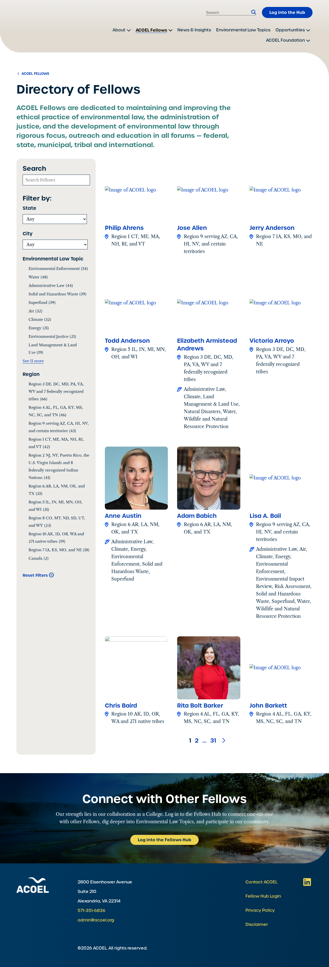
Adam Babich (197, 516)
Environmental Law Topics (243, 30)
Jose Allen (192, 228)
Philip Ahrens (124, 228)
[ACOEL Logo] (32, 885)
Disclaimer (256, 924)
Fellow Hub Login (263, 896)
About (119, 30)
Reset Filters (35, 575)
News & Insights (194, 30)
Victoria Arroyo (272, 341)
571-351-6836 (91, 910)
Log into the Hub (287, 12)
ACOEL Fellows (151, 30)
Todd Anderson (127, 341)
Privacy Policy (260, 910)
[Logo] (37, 26)
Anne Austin (123, 516)
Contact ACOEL (261, 882)
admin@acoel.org (96, 920)
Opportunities (290, 30)
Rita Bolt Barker (200, 705)
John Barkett (268, 705)
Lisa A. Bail (265, 516)
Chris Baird (121, 705)
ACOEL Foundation (285, 40)
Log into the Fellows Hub (164, 840)
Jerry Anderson (272, 228)
